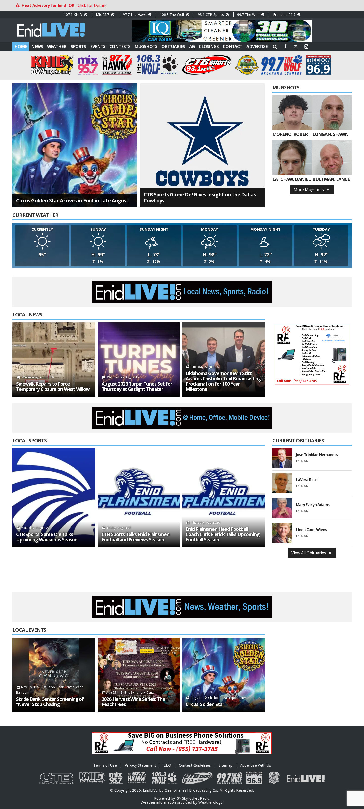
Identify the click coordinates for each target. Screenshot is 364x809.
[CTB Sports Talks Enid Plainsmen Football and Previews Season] (139, 497)
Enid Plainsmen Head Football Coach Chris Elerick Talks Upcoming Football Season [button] (222, 534)
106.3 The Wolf (172, 14)
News (37, 46)
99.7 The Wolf (248, 14)
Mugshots (145, 46)
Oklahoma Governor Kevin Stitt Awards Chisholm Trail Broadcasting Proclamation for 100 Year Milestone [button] (223, 381)
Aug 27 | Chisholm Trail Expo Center (218, 698)
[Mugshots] (292, 112)
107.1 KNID (73, 14)
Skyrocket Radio (195, 798)
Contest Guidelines (195, 765)
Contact (232, 46)
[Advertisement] (222, 31)
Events (97, 46)
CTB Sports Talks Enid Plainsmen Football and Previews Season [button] (135, 537)
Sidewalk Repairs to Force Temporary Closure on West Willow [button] (53, 386)
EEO (167, 765)
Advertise (257, 46)
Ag (192, 46)
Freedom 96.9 (284, 14)
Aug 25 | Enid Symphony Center (131, 692)
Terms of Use (105, 765)
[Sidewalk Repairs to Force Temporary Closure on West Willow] (53, 359)
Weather (56, 46)
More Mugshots (309, 189)
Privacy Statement (140, 765)
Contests (119, 46)
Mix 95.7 (103, 14)
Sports (78, 46)
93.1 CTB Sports (211, 14)
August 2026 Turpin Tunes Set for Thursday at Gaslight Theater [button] (137, 386)
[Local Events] (53, 675)
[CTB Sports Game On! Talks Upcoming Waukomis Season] (53, 497)
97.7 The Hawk (135, 14)
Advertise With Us (255, 765)
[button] (275, 46)
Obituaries (173, 46)
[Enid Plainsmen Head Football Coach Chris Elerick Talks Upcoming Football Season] (223, 497)
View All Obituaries (309, 553)
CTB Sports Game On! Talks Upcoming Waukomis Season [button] (46, 537)
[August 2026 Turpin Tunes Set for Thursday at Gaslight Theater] (139, 359)
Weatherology (210, 802)
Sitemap (226, 765)
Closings (209, 46)
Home (20, 46)
